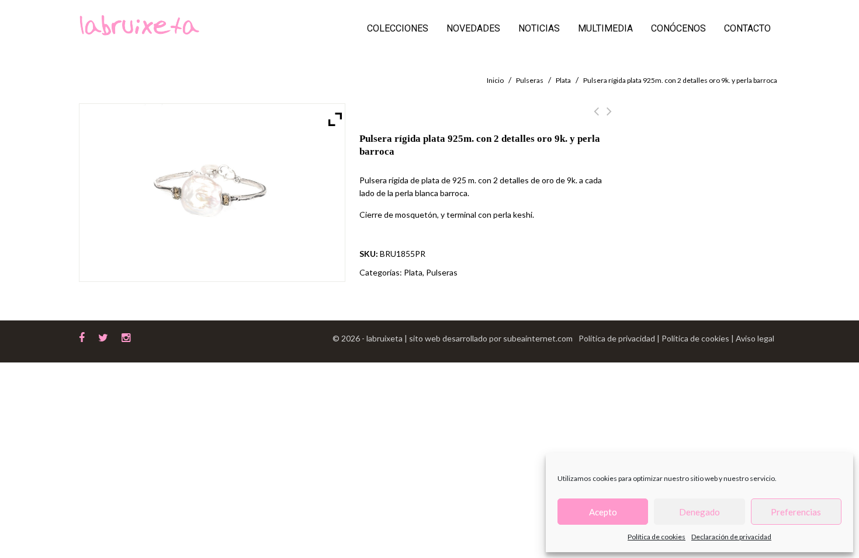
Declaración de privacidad (731, 536)
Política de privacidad (618, 338)
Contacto (747, 28)
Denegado (699, 512)
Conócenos (678, 28)
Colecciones (397, 28)
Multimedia (605, 28)
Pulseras (529, 80)
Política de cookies (656, 536)
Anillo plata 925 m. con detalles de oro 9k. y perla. (596, 118)
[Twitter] (103, 336)
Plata (563, 80)
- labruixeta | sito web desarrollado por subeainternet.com (467, 338)
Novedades (473, 28)
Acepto (603, 512)
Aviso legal (755, 338)
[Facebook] (82, 336)
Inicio (495, 80)
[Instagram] (126, 336)
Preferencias (796, 512)
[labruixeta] (139, 24)
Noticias (539, 28)
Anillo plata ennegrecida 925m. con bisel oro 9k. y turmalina (609, 118)
